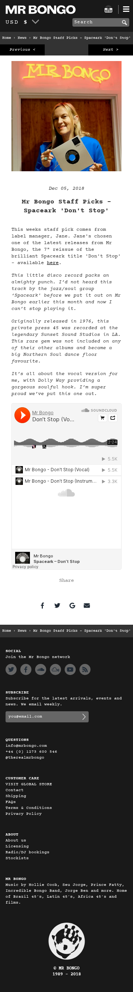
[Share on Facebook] (42, 605)
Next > (111, 50)
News (22, 38)
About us (16, 840)
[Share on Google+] (72, 605)
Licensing (17, 846)
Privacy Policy (24, 814)
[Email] (86, 605)
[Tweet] (57, 605)
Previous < (22, 50)
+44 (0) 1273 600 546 (31, 752)
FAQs (11, 802)
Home (6, 38)
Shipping (16, 796)
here (53, 263)
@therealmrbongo (25, 757)
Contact (15, 790)
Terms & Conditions (29, 808)
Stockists (17, 858)
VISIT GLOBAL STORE (29, 784)
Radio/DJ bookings (28, 852)
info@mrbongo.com (26, 746)
